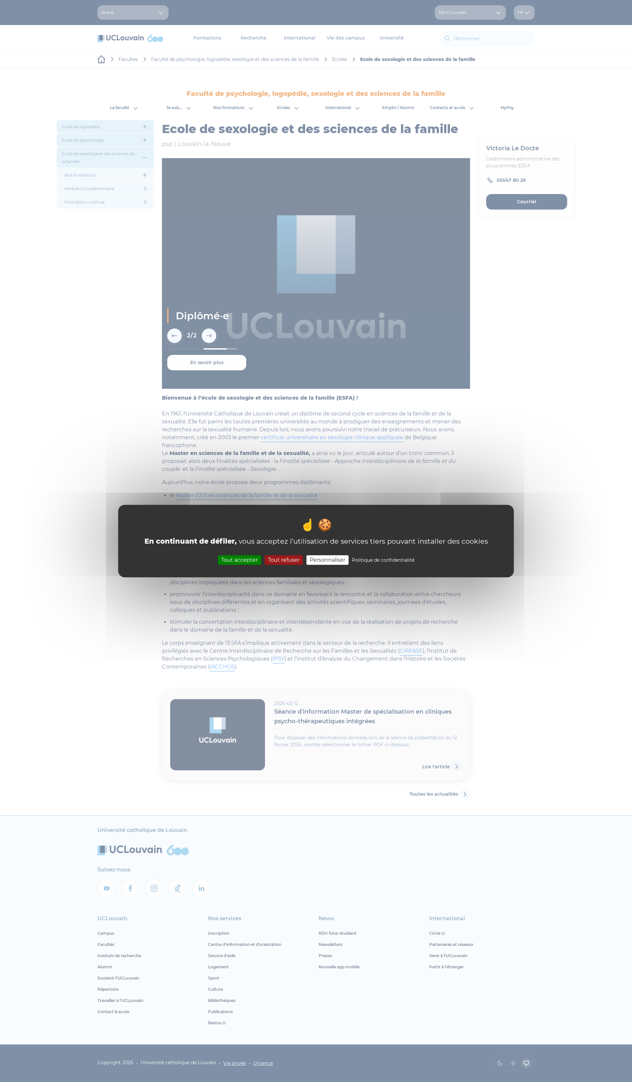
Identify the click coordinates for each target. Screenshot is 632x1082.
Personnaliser (327, 560)
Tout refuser (284, 560)
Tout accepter (239, 560)
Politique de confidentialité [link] (383, 560)
